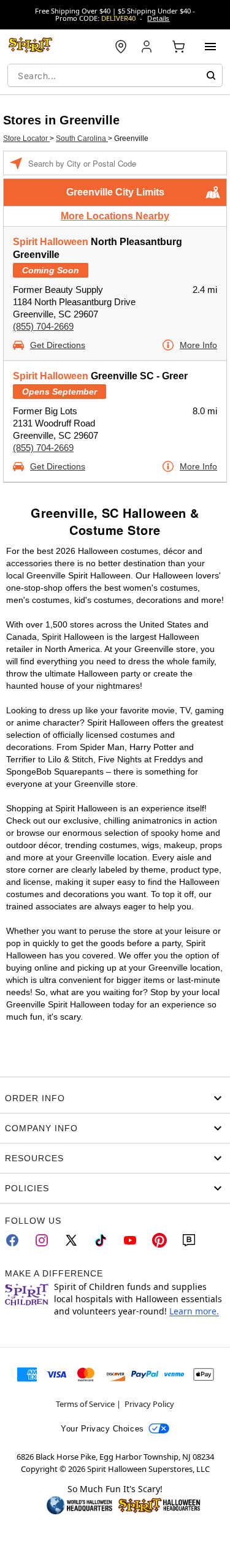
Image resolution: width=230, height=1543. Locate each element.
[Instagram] (41, 1240)
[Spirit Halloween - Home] (30, 47)
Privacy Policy (149, 1403)
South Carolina (82, 138)
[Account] (148, 46)
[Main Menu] (210, 47)
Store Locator (26, 138)
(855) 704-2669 (43, 326)
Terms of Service (85, 1403)
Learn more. (194, 1311)
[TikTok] (100, 1240)
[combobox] (115, 75)
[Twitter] (71, 1240)
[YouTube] (130, 1240)
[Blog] (189, 1240)
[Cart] (178, 46)
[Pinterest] (159, 1240)
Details (158, 18)
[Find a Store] (121, 46)
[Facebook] (12, 1240)
